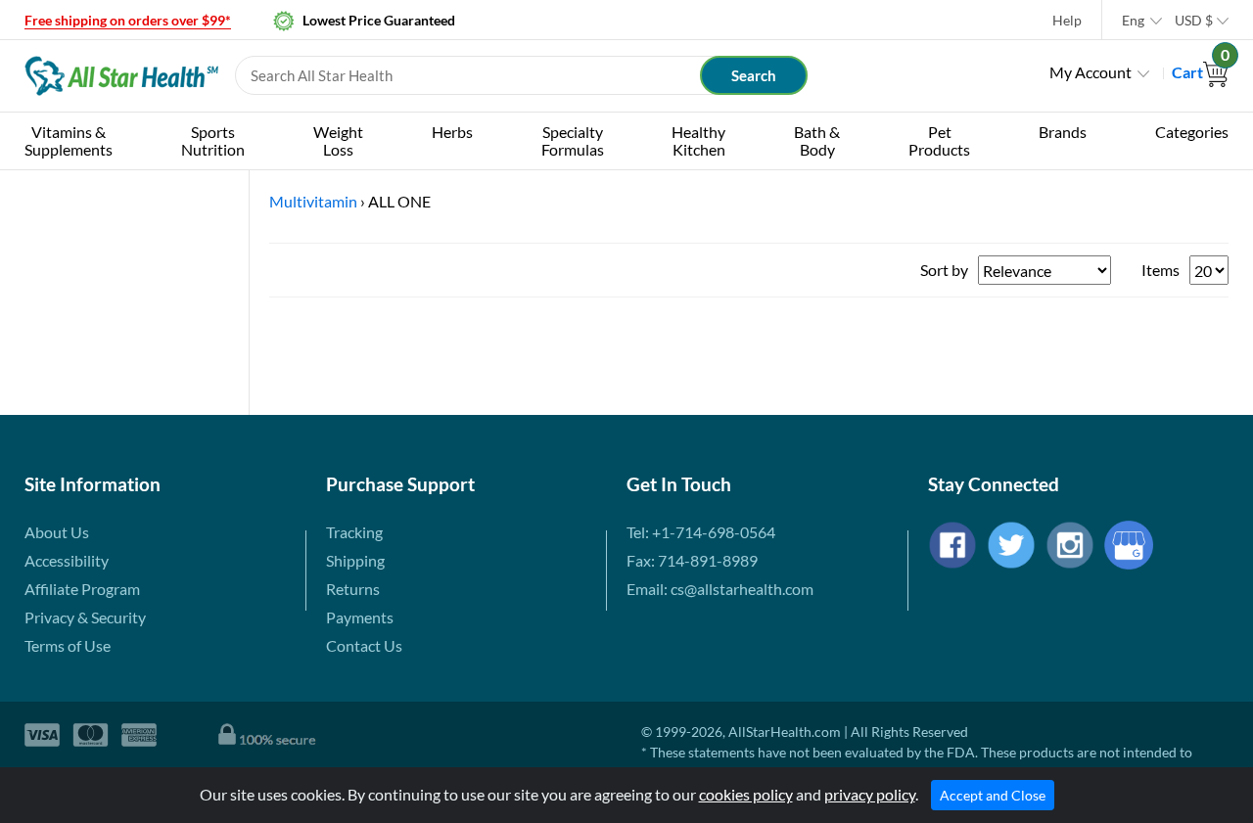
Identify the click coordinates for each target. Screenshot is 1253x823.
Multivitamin (313, 201)
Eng (1133, 20)
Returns (353, 588)
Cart (1200, 72)
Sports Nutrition (213, 140)
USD (1194, 20)
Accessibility (66, 560)
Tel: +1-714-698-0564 (700, 532)
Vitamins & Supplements (68, 140)
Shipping (355, 560)
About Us (56, 532)
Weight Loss (338, 140)
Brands (1063, 131)
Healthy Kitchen (698, 140)
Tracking (354, 532)
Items (1160, 269)
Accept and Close (992, 795)
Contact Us (364, 645)
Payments (360, 617)
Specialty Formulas (572, 140)
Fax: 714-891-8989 (692, 560)
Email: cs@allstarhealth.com (719, 588)
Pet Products (939, 140)
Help (1067, 20)
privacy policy (869, 794)
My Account (1090, 72)
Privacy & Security (85, 617)
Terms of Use (67, 645)
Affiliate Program (82, 588)
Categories (1192, 131)
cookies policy (746, 794)
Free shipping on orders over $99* (127, 20)
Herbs (452, 131)
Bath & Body (817, 140)
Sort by (944, 269)
